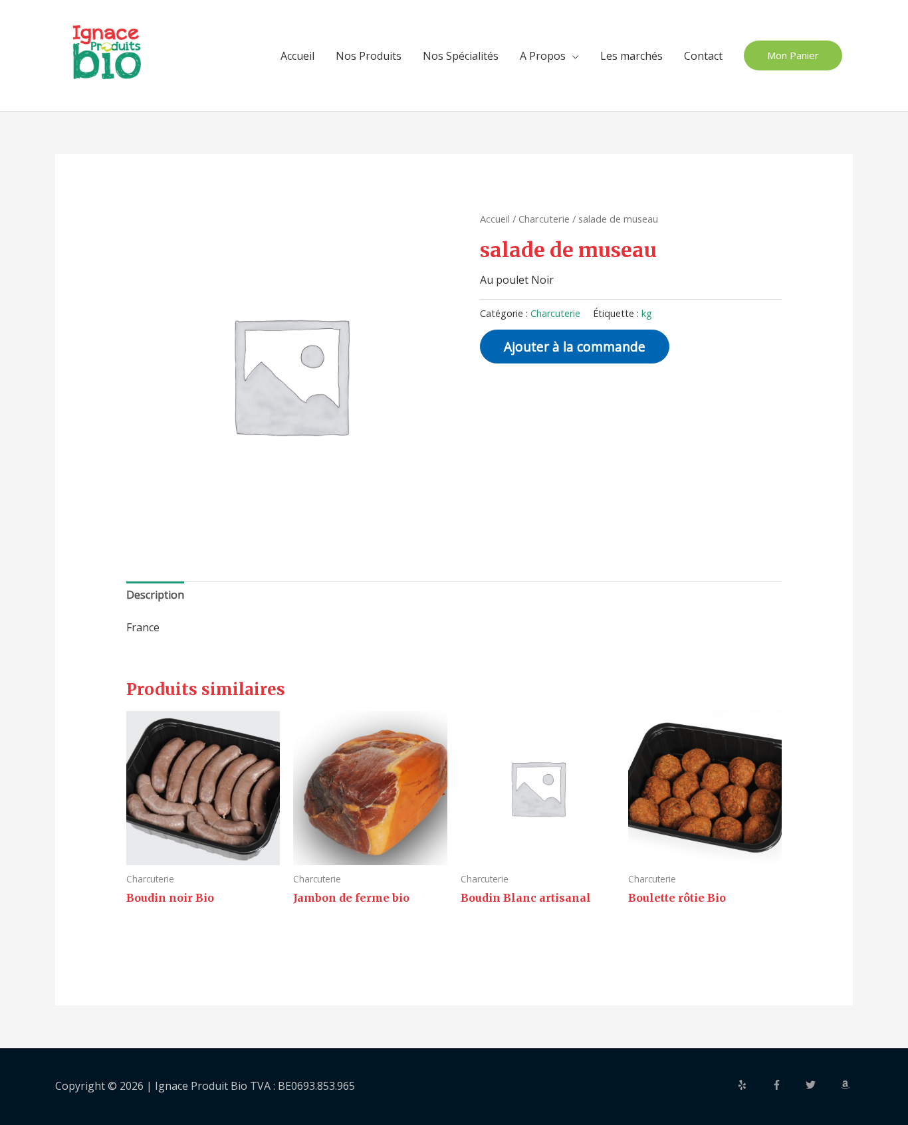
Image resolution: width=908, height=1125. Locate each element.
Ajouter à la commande (574, 347)
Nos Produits (368, 56)
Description (155, 594)
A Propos (543, 56)
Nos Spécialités (461, 56)
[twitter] (822, 1085)
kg (646, 313)
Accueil (297, 56)
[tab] (155, 595)
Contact (703, 56)
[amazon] (846, 1085)
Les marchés (631, 56)
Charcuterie (544, 218)
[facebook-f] (788, 1085)
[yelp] (753, 1085)
